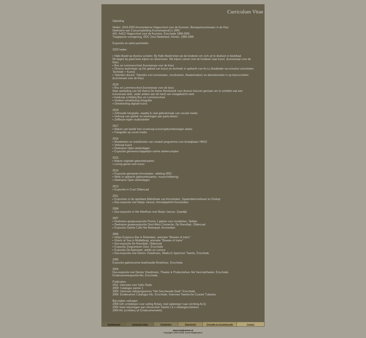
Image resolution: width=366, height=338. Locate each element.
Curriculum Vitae (140, 324)
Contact (250, 324)
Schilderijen (166, 324)
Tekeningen (190, 324)
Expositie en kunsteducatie (220, 324)
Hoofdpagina (114, 324)
